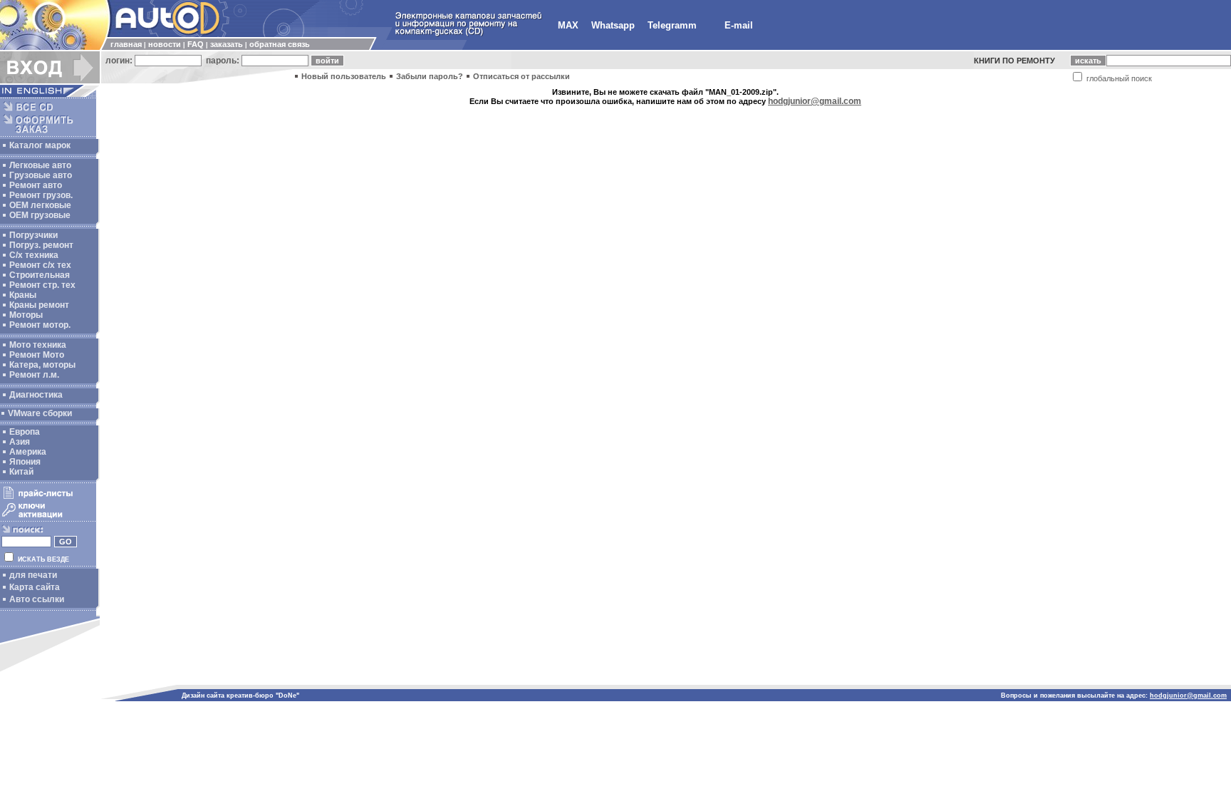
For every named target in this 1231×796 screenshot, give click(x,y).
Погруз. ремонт (41, 245)
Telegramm (672, 25)
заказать (226, 44)
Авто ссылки (36, 599)
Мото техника (37, 345)
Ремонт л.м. (34, 375)
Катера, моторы (42, 365)
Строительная (39, 275)
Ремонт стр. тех (42, 285)
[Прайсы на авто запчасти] (48, 498)
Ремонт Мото (36, 355)
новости (164, 44)
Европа (24, 432)
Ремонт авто (35, 185)
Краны (22, 295)
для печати (33, 575)
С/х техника (33, 255)
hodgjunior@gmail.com (814, 101)
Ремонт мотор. (40, 325)
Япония (25, 462)
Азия (19, 442)
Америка (27, 452)
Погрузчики (33, 235)
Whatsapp (613, 25)
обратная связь (279, 44)
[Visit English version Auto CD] (50, 94)
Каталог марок (40, 145)
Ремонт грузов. (41, 195)
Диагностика (36, 395)
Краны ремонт (39, 305)
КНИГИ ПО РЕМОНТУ (1014, 60)
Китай (21, 472)
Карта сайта (34, 587)
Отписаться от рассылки (521, 76)
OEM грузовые (40, 215)
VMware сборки (40, 413)
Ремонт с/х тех (40, 265)
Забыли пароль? (429, 76)
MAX (568, 25)
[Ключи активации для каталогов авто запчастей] (48, 517)
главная (126, 44)
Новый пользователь (343, 76)
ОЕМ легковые (40, 205)
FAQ (195, 44)
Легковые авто (40, 165)
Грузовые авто (40, 175)
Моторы (26, 315)
